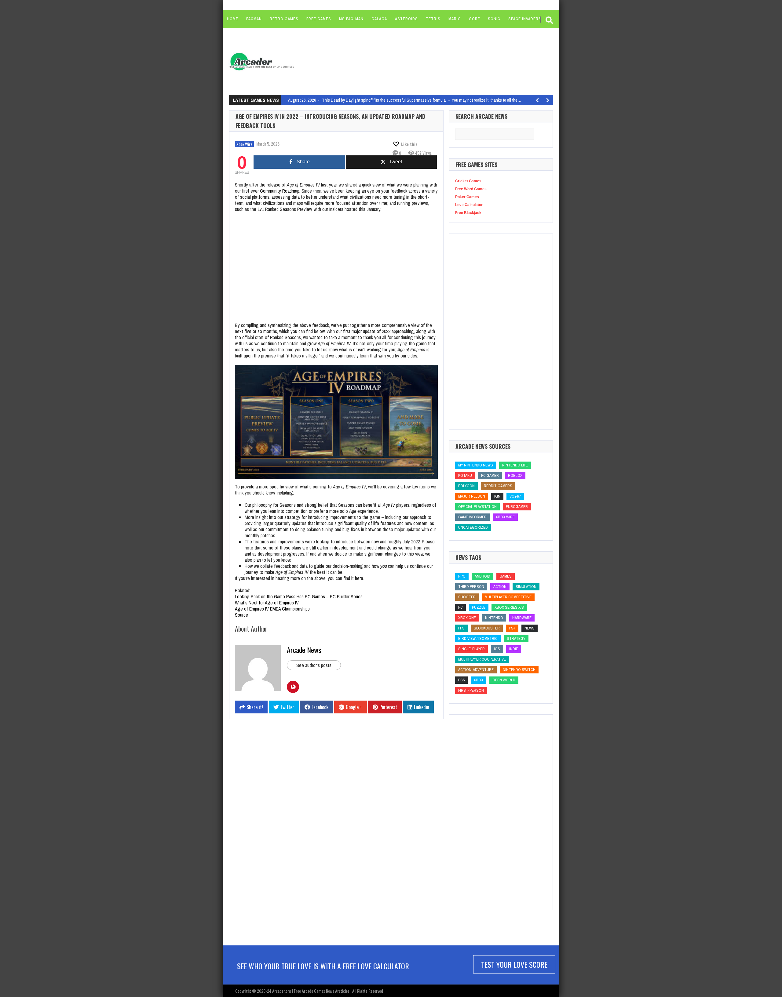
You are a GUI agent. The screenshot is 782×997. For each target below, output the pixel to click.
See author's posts (313, 665)
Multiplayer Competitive (508, 597)
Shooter (467, 597)
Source (241, 614)
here (359, 578)
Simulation (526, 586)
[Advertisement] (416, 61)
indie (513, 648)
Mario (454, 18)
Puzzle (478, 607)
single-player (471, 648)
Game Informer (472, 517)
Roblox (515, 475)
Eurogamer (517, 506)
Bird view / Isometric (478, 638)
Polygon (466, 485)
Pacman (254, 18)
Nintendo (494, 617)
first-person (471, 690)
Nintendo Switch (519, 669)
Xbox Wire (244, 144)
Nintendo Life (515, 465)
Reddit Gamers (498, 485)
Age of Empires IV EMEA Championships (272, 608)
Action (499, 586)
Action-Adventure (476, 669)
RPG (462, 576)
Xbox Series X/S (509, 607)
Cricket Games (468, 181)
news (529, 628)
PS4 (512, 628)
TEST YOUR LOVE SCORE (514, 964)
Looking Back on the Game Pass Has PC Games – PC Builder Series (299, 596)
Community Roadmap (279, 190)
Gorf (474, 18)
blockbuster (487, 628)
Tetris (433, 18)
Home (232, 18)
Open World (503, 680)
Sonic (494, 18)
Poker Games (467, 197)
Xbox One (467, 617)
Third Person (471, 586)
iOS (497, 648)
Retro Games (284, 18)
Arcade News (304, 649)
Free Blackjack (468, 213)
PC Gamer (490, 475)
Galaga (379, 18)
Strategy (516, 638)
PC (460, 607)
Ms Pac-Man (351, 18)
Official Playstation (477, 506)
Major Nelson (471, 496)
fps (461, 628)
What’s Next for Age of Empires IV (267, 602)
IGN (497, 496)
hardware (522, 617)
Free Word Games (471, 189)
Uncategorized (473, 527)
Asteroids (406, 18)
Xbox (478, 680)
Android (482, 576)
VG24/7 (515, 496)
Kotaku (465, 475)
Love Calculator (469, 205)
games (505, 576)
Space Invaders (524, 18)
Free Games (318, 18)
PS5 (461, 680)
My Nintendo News (475, 465)
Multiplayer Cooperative (482, 659)
